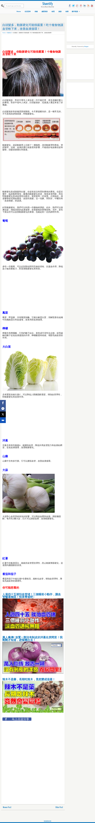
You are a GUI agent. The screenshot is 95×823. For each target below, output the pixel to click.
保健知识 (9, 32)
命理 (53, 11)
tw (73, 5)
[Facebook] (3, 403)
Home (19, 11)
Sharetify (47, 4)
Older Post (59, 807)
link (84, 5)
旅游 (60, 11)
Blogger (86, 46)
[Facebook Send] (3, 409)
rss (88, 5)
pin (81, 5)
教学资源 (75, 11)
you (92, 5)
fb (70, 5)
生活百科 (28, 11)
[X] (3, 414)
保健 (36, 11)
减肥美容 (45, 11)
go (77, 5)
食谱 (66, 11)
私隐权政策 (47, 821)
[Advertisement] (44, 41)
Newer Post (7, 807)
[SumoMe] (3, 420)
